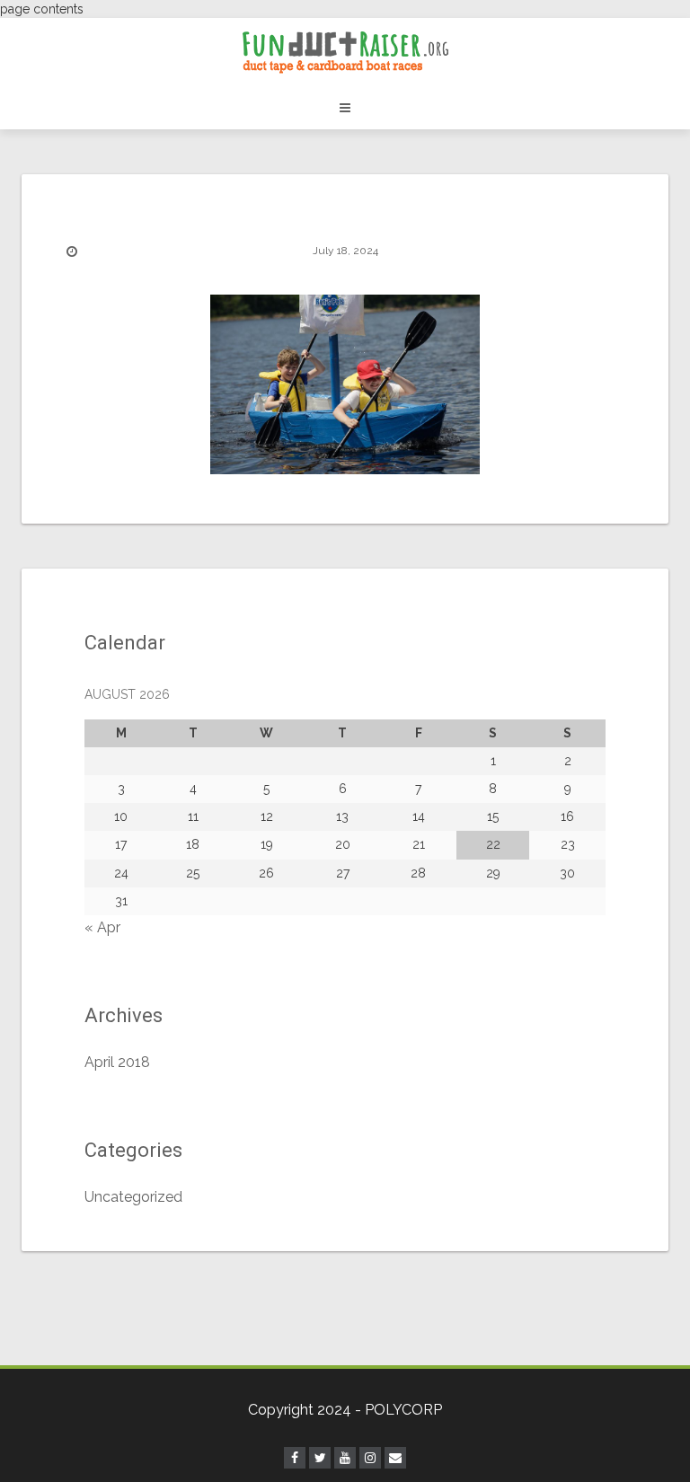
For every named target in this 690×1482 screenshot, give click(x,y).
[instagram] (370, 1458)
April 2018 (117, 1062)
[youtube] (345, 1458)
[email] (395, 1458)
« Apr (102, 927)
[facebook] (294, 1458)
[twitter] (320, 1458)
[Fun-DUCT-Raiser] (345, 52)
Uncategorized (133, 1196)
